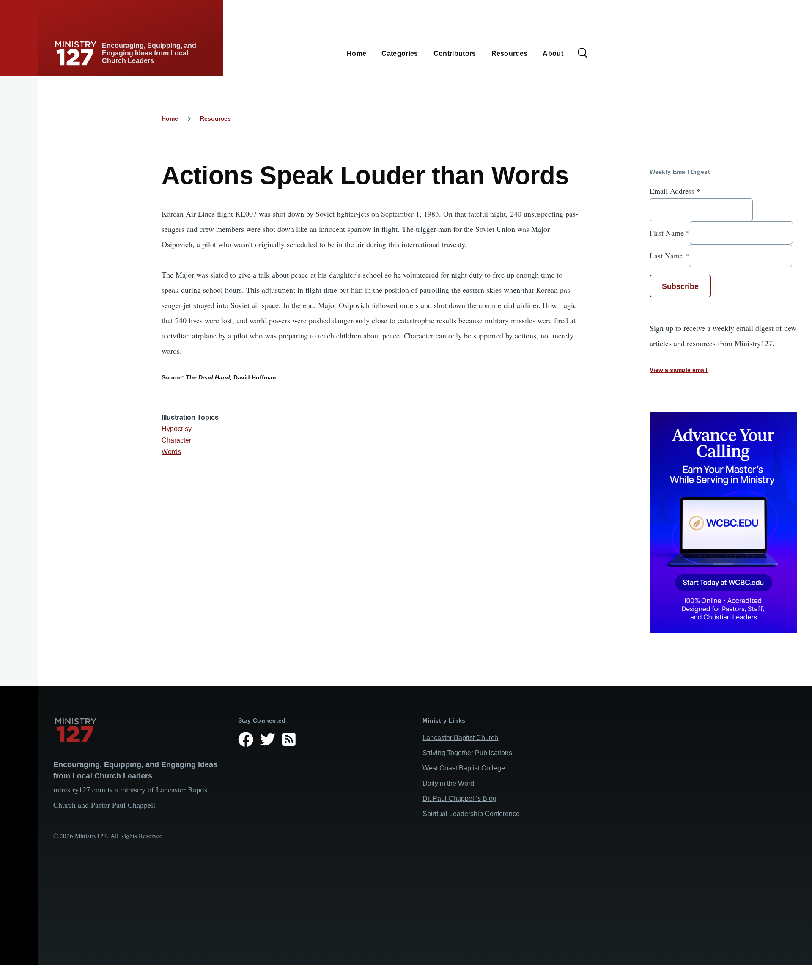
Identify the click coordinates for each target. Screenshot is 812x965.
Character (176, 440)
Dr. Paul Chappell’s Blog (459, 798)
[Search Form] (582, 53)
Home (170, 118)
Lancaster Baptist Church (460, 737)
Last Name (669, 255)
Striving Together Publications (467, 752)
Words (171, 451)
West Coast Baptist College (463, 768)
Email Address (675, 191)
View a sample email (679, 369)
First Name (670, 233)
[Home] (139, 730)
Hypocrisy (177, 428)
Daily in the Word (448, 783)
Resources (215, 118)
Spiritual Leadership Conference (471, 813)
